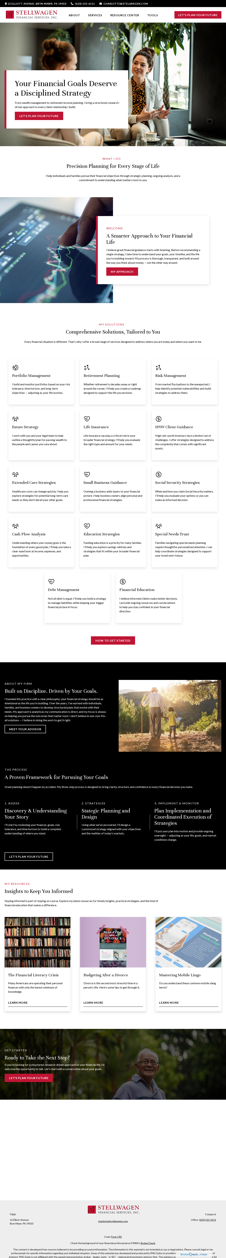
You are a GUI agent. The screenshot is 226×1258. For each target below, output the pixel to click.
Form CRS (116, 1236)
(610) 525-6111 (85, 3)
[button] (74, 14)
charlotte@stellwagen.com (125, 3)
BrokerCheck (148, 1243)
